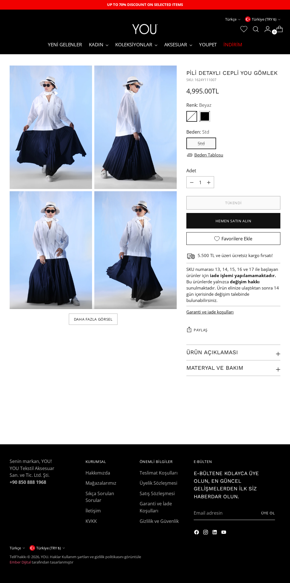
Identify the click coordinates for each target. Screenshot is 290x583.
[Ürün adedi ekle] (209, 182)
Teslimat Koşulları (159, 472)
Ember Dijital (20, 562)
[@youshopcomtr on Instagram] (197, 533)
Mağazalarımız (101, 483)
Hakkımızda (98, 472)
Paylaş (201, 329)
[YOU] (145, 29)
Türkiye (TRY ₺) (264, 19)
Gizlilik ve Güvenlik (159, 521)
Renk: (199, 105)
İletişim (93, 510)
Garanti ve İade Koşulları (156, 507)
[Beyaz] (191, 116)
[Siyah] (204, 116)
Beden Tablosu (208, 155)
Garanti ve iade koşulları (210, 312)
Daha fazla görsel (93, 319)
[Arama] (253, 29)
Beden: (197, 132)
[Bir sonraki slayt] (275, 425)
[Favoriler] (241, 29)
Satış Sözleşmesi (157, 493)
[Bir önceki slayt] (262, 425)
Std (201, 143)
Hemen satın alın (233, 220)
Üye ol (268, 512)
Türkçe (230, 19)
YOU (44, 556)
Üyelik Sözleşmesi (158, 483)
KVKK (91, 521)
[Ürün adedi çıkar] (192, 182)
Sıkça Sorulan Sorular (100, 497)
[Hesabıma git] (265, 29)
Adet (191, 170)
